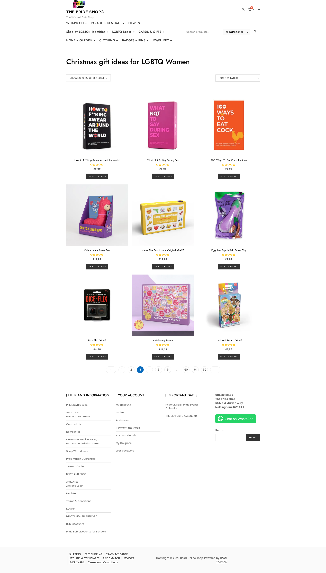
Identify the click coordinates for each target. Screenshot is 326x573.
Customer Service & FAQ (81, 439)
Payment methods (128, 427)
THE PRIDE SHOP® (85, 12)
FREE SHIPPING (94, 554)
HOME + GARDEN (79, 40)
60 (186, 370)
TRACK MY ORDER (117, 554)
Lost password (125, 450)
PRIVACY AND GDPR (78, 416)
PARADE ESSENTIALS (106, 23)
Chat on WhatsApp (239, 418)
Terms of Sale (75, 466)
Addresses (122, 420)
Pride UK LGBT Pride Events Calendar (182, 406)
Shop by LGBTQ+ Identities (85, 32)
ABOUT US (72, 412)
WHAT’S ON (75, 23)
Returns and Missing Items (82, 443)
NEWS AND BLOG (76, 474)
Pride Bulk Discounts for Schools (86, 531)
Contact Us (73, 424)
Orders (120, 412)
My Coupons (124, 443)
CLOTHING (107, 40)
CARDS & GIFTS (150, 32)
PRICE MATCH (111, 558)
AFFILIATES (72, 481)
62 (204, 370)
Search (220, 430)
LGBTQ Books (122, 32)
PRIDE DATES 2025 (77, 405)
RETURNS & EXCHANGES (84, 558)
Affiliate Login (74, 485)
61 (195, 370)
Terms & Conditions (78, 501)
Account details (126, 435)
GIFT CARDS (77, 562)
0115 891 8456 (224, 395)
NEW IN (134, 23)
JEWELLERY (160, 40)
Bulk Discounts (75, 524)
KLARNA (70, 508)
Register (71, 493)
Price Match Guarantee (81, 459)
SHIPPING (75, 554)
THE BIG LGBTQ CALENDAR (181, 416)
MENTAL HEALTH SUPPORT (81, 516)
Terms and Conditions (103, 562)
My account (123, 405)
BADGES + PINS (134, 40)
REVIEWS (128, 558)
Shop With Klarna (77, 451)
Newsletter (73, 432)
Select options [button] (97, 176)
